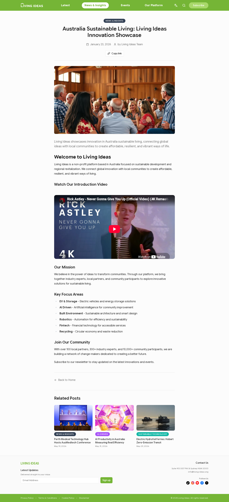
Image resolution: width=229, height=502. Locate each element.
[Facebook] (202, 483)
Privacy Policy (27, 498)
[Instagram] (192, 483)
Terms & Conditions (47, 498)
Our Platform (154, 5)
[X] (206, 483)
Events (125, 5)
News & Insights (95, 5)
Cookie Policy (68, 498)
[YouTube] (197, 483)
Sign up (106, 480)
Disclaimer (84, 498)
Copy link (116, 53)
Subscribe (198, 5)
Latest (65, 5)
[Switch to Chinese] (176, 5)
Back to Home (66, 380)
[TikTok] (188, 483)
